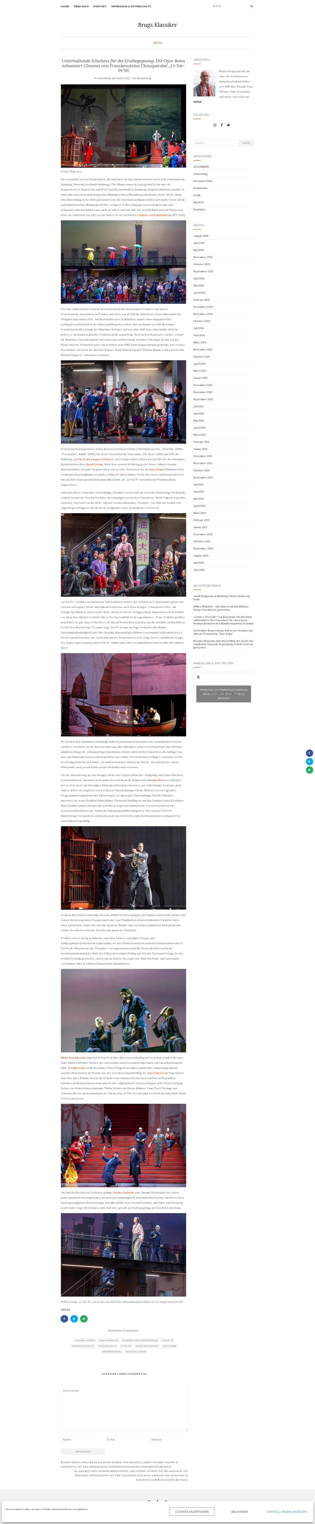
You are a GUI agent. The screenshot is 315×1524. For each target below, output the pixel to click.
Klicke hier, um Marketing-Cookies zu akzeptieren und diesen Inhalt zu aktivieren (223, 694)
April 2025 (199, 292)
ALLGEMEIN (201, 166)
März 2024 (199, 342)
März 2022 (199, 434)
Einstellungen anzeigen (287, 1511)
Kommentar (200, 188)
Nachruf (198, 202)
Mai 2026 (198, 250)
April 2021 (199, 506)
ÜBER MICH (81, 6)
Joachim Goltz (77, 1068)
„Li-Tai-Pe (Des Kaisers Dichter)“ (93, 459)
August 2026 (200, 235)
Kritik (157, 43)
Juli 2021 (198, 484)
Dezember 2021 (202, 456)
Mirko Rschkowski (147, 1346)
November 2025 (203, 257)
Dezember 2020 (203, 534)
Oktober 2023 (201, 356)
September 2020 (203, 548)
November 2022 (202, 392)
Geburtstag (200, 173)
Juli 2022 (198, 406)
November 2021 (202, 463)
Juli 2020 (198, 562)
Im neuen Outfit (203, 181)
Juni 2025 (199, 278)
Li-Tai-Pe (126, 1346)
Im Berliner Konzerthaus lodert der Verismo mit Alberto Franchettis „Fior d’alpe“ (223, 632)
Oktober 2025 (201, 264)
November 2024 (203, 314)
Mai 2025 (198, 285)
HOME (65, 6)
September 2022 (203, 399)
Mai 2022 (198, 420)
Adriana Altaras (156, 780)
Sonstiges (199, 209)
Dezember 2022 (202, 385)
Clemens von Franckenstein (154, 215)
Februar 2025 (201, 299)
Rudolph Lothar (136, 1352)
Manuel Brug (144, 78)
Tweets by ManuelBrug (223, 694)
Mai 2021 (198, 498)
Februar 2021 (201, 520)
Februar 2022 (201, 442)
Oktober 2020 (201, 541)
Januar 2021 (200, 527)
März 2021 (199, 513)
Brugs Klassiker (157, 25)
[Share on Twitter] (74, 1318)
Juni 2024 (199, 335)
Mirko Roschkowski (73, 1057)
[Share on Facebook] (64, 1318)
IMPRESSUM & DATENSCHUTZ (131, 6)
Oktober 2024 (201, 321)
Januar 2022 (200, 449)
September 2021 (203, 477)
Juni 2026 (199, 243)
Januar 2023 (200, 378)
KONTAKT (100, 6)
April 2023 (199, 363)
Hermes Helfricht (123, 1192)
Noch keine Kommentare (123, 1330)
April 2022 (199, 427)
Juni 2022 (198, 413)
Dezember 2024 (203, 307)
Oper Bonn (156, 469)
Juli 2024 (198, 328)
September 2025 (203, 271)
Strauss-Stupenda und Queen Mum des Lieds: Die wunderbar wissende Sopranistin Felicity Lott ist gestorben (223, 644)
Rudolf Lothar (94, 464)
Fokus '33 (167, 1340)
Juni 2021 (198, 491)
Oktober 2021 (201, 470)
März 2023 (199, 370)
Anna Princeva (155, 1073)
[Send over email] (84, 1318)
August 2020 (201, 555)
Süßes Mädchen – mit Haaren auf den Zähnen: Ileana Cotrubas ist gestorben (221, 608)
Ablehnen (239, 1511)
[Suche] (251, 6)
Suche (246, 142)
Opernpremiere (111, 1352)
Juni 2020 (199, 569)
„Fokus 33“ (112, 474)
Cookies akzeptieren (192, 1511)
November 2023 (202, 349)
